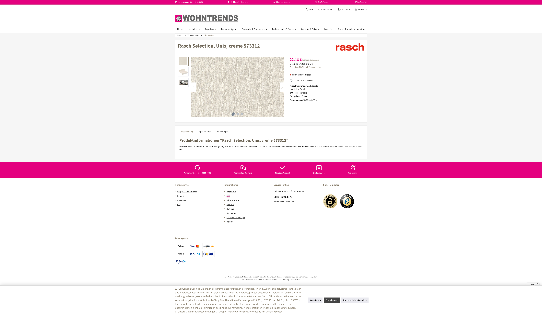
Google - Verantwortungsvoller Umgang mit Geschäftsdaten (249, 311)
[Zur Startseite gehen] (207, 18)
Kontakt (180, 196)
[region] (231, 87)
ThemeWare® (295, 279)
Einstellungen (332, 300)
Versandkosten (264, 277)
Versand (230, 204)
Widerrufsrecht (233, 200)
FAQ (179, 204)
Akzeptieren (315, 300)
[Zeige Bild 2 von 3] (238, 114)
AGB (228, 196)
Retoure (230, 221)
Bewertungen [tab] (223, 131)
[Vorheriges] (193, 87)
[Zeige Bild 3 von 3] (242, 114)
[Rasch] (350, 47)
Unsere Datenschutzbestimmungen (195, 311)
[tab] (187, 131)
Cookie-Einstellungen (236, 217)
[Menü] (537, 284)
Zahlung (230, 209)
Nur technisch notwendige (355, 300)
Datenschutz (232, 213)
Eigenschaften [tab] (205, 131)
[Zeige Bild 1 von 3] (233, 114)
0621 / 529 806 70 (283, 197)
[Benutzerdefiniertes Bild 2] (347, 201)
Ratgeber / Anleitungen (187, 191)
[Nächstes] (282, 87)
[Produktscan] (237, 87)
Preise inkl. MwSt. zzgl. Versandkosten (305, 67)
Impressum (231, 191)
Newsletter (182, 200)
